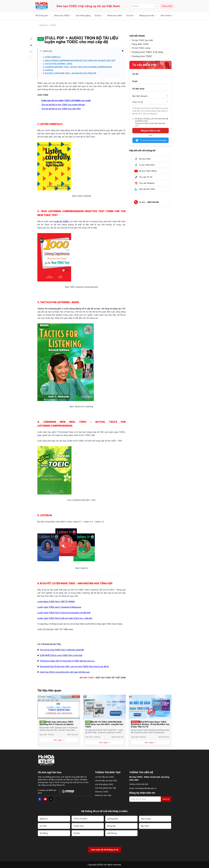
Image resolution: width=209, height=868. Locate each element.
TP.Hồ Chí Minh (80, 818)
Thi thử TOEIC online (141, 48)
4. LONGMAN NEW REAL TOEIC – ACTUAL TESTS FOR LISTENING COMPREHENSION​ (77, 67)
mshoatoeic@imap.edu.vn (146, 788)
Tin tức (129, 15)
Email (134, 81)
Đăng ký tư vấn (146, 15)
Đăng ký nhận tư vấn (150, 130)
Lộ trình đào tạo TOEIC (104, 777)
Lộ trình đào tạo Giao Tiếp (106, 780)
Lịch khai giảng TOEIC (104, 784)
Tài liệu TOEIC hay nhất (142, 40)
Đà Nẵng (44, 833)
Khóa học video (114, 15)
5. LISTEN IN (48, 70)
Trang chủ (43, 25)
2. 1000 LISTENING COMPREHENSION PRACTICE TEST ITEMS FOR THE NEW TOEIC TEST (79, 60)
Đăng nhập (167, 6)
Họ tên (135, 74)
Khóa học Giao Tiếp (103, 795)
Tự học (98, 15)
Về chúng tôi (42, 15)
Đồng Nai (111, 826)
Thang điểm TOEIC (140, 44)
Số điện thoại (138, 88)
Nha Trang (145, 818)
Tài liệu (53, 25)
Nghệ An (44, 818)
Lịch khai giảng (83, 15)
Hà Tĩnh (43, 826)
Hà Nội (77, 833)
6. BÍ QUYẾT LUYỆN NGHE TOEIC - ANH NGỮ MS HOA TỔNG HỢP (69, 73)
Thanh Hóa (79, 826)
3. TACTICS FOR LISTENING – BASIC (57, 64)
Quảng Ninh (112, 818)
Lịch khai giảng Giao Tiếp (105, 788)
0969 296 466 (153, 202)
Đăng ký (166, 799)
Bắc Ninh (145, 826)
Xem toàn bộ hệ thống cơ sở (104, 849)
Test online (166, 15)
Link (136, 126)
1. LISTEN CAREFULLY (52, 57)
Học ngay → (58, 740)
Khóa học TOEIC (61, 15)
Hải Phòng (112, 833)
